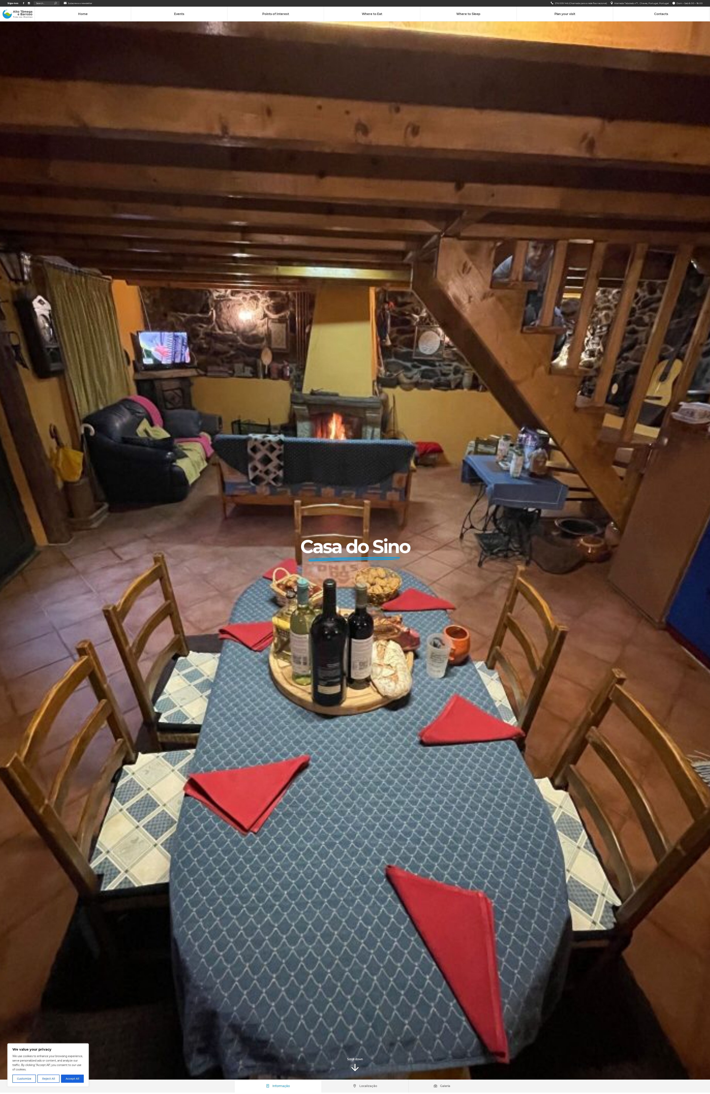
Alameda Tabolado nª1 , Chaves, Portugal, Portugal (641, 3)
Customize (24, 1078)
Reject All (48, 1078)
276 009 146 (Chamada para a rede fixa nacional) (581, 3)
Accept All (72, 1078)
